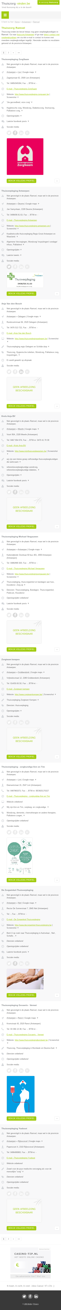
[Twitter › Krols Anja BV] (9, 492)
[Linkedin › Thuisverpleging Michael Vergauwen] (21, 615)
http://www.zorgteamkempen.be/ (28, 694)
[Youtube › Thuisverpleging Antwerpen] (27, 266)
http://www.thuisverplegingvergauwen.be (32, 574)
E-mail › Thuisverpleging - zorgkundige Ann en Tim (28, 796)
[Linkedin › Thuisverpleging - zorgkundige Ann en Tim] (21, 832)
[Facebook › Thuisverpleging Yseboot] (15, 1193)
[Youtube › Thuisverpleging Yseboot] (27, 1193)
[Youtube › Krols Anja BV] (27, 492)
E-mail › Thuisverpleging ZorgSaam (22, 89)
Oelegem (22, 316)
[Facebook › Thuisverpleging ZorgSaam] (15, 132)
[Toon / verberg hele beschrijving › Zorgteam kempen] (33, 699)
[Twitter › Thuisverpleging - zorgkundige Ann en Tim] (9, 832)
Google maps (30, 72)
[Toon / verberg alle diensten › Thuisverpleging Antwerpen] (33, 243)
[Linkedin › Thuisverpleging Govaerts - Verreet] (21, 1070)
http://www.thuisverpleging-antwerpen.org (32, 226)
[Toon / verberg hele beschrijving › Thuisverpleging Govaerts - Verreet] (33, 1048)
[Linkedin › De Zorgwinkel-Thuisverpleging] (21, 963)
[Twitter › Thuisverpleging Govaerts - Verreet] (9, 1070)
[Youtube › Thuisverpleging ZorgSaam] (27, 132)
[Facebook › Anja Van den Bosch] (15, 371)
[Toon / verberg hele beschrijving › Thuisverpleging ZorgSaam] (33, 102)
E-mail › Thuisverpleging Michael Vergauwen (26, 568)
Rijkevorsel (22, 1141)
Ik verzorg (48, 2)
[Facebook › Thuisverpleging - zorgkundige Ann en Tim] (15, 832)
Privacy (36, 1304)
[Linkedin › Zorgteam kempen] (21, 722)
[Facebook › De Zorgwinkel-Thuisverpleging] (15, 963)
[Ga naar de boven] (57, 181)
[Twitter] (24, 1296)
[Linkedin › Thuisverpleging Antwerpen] (21, 266)
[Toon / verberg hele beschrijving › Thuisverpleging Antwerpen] (33, 235)
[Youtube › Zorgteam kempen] (27, 722)
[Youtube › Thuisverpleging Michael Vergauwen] (27, 615)
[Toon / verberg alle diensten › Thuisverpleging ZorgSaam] (33, 109)
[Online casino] (30, 1249)
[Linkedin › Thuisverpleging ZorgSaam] (21, 132)
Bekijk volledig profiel (21, 181)
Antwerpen (11, 72)
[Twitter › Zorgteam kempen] (9, 722)
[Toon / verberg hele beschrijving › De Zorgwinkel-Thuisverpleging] (33, 934)
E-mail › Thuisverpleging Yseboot (21, 1158)
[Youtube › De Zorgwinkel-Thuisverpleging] (27, 963)
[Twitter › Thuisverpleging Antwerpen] (9, 266)
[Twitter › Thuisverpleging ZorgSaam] (9, 132)
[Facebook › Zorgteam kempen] (15, 722)
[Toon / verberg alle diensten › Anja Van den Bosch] (33, 354)
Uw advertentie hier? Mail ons (30, 1276)
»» (19, 53)
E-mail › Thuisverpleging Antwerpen (22, 220)
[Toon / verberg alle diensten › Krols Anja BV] (33, 468)
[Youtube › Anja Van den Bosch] (27, 371)
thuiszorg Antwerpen (25, 34)
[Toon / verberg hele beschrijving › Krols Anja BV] (33, 460)
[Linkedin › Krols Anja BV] (21, 492)
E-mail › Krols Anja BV (16, 445)
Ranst (20, 1018)
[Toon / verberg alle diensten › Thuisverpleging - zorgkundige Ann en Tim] (33, 814)
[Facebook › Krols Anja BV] (15, 492)
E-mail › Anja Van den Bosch (19, 333)
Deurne (21, 204)
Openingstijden (14, 116)
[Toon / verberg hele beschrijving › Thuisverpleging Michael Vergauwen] (33, 583)
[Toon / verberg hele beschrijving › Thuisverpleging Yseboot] (33, 1170)
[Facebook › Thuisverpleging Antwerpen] (15, 266)
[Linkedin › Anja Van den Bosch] (21, 371)
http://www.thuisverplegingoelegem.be (31, 339)
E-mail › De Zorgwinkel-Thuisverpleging (23, 919)
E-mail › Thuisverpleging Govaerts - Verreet (25, 1035)
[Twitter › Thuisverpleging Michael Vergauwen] (9, 615)
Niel (19, 903)
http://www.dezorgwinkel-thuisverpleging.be (33, 925)
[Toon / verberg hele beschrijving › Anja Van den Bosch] (33, 346)
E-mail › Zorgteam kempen (18, 689)
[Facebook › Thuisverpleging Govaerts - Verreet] (15, 1070)
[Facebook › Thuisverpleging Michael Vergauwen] (15, 615)
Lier (19, 72)
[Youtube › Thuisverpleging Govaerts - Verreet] (27, 1070)
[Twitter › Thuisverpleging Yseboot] (9, 1193)
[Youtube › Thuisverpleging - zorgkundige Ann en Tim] (27, 832)
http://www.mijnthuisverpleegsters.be (30, 451)
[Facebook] (30, 1296)
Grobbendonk (23, 672)
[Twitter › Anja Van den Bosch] (9, 371)
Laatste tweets (14, 255)
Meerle (21, 429)
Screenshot (13, 97)
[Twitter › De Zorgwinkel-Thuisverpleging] (9, 963)
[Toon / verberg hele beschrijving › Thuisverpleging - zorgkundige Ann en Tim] (33, 807)
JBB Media (28, 1304)
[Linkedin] (36, 1296)
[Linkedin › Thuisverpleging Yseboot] (21, 1193)
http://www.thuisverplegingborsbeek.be (31, 1040)
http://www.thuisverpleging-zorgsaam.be (32, 94)
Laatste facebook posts (18, 121)
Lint (19, 780)
